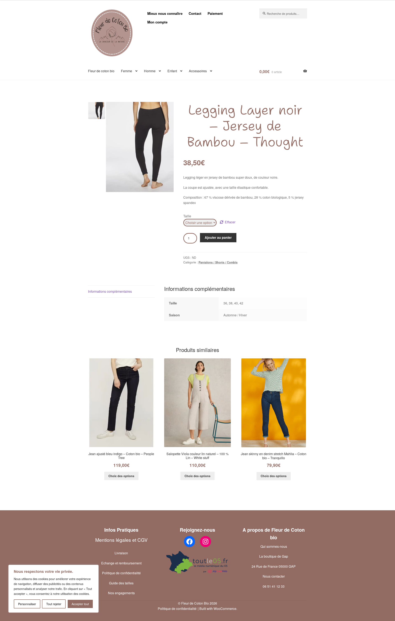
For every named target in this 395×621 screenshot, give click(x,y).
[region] (53, 589)
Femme (126, 71)
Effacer (230, 222)
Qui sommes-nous (273, 546)
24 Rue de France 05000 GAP (274, 566)
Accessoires (198, 71)
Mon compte (157, 22)
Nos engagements (121, 593)
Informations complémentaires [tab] (110, 291)
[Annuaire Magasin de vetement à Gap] (197, 562)
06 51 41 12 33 (274, 586)
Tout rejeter (53, 604)
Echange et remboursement (121, 563)
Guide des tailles (121, 583)
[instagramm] (205, 541)
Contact (195, 13)
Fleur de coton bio (101, 71)
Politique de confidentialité (121, 573)
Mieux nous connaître (164, 13)
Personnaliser (27, 604)
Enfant (172, 71)
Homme (150, 71)
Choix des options (121, 476)
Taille (187, 216)
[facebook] (189, 541)
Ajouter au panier (218, 237)
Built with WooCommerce (217, 608)
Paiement (215, 13)
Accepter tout (80, 604)
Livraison (121, 553)
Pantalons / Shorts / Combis (218, 262)
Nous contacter (274, 576)
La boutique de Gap (273, 556)
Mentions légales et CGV (121, 539)
